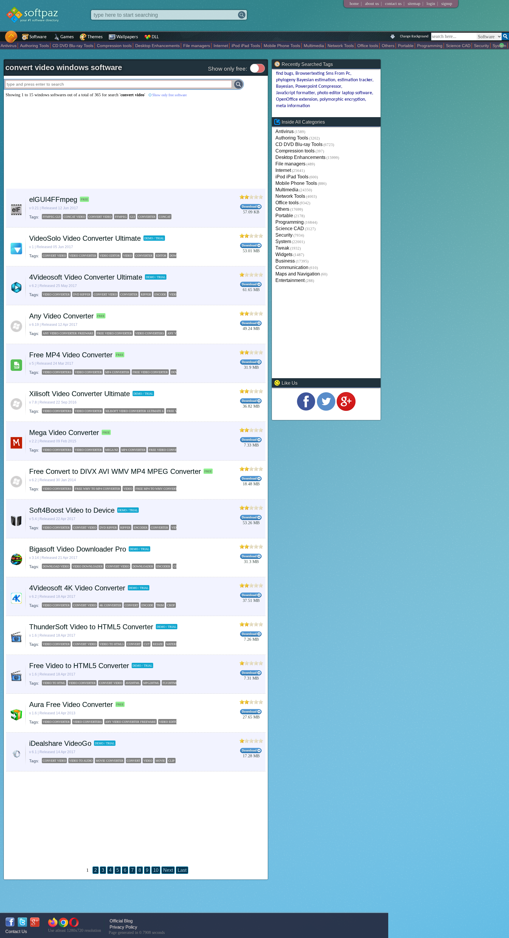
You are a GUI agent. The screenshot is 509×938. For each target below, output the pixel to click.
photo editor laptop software (344, 93)
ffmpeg (121, 216)
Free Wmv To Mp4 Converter (97, 488)
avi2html (132, 683)
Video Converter (56, 721)
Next (168, 870)
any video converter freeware (68, 333)
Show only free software (169, 95)
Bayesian (284, 86)
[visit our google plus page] (346, 409)
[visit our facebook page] (306, 409)
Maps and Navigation (297, 273)
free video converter (114, 333)
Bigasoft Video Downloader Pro (77, 549)
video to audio (80, 760)
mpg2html (151, 683)
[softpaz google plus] (35, 925)
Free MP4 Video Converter (71, 355)
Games (67, 37)
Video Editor (169, 721)
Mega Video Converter (64, 432)
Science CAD (458, 45)
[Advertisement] (136, 143)
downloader (143, 566)
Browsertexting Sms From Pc (322, 73)
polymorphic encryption (342, 99)
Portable (406, 45)
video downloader (87, 566)
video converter (82, 255)
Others (388, 45)
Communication (291, 267)
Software (38, 37)
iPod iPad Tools (246, 45)
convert (131, 605)
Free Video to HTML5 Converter (79, 666)
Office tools (367, 45)
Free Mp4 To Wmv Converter (158, 488)
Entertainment (290, 280)
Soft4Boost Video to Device (72, 510)
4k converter (110, 605)
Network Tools (341, 45)
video (127, 255)
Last (182, 870)
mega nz (111, 449)
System (499, 45)
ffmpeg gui (51, 216)
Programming (429, 45)
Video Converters (57, 488)
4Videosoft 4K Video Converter (77, 588)
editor (161, 255)
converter (147, 216)
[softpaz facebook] (10, 925)
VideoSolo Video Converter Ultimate (85, 238)
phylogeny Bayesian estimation (305, 80)
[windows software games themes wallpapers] (35, 27)
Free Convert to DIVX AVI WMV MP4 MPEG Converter (115, 471)
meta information (293, 106)
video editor (110, 255)
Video (127, 488)
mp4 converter (117, 372)
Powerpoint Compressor (318, 86)
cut (147, 644)
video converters (149, 333)
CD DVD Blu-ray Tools (72, 45)
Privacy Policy (123, 926)
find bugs (284, 73)
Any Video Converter (61, 316)
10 (155, 870)
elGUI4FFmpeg (53, 199)
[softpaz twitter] (22, 925)
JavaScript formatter (295, 93)
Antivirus (8, 45)
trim (160, 605)
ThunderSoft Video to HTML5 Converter (91, 627)
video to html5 (112, 644)
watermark (175, 644)
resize (158, 644)
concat (165, 216)
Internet (221, 45)
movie (160, 760)
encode (160, 294)
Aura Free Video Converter (71, 704)
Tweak (282, 247)
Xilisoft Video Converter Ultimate (79, 394)
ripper (146, 294)
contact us (393, 3)
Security (481, 45)
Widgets (283, 254)
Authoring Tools (34, 45)
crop (171, 605)
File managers (196, 45)
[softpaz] (2, 39)
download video (56, 566)
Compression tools (114, 45)
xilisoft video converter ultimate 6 (134, 411)
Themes (95, 37)
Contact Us (16, 931)
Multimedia (314, 45)
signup (446, 3)
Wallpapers (127, 37)
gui (132, 216)
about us (372, 3)
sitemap (414, 3)
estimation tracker (355, 80)
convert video (100, 216)
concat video (74, 216)
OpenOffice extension (296, 99)
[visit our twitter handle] (326, 409)
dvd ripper (81, 294)
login (431, 3)
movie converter (109, 760)
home (354, 3)
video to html (54, 683)
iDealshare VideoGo (60, 743)
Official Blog (121, 920)
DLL (155, 37)
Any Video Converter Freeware (130, 721)
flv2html (170, 683)
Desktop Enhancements (157, 45)
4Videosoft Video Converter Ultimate (85, 277)
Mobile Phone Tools (282, 45)
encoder (141, 527)
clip (171, 760)
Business (285, 260)
